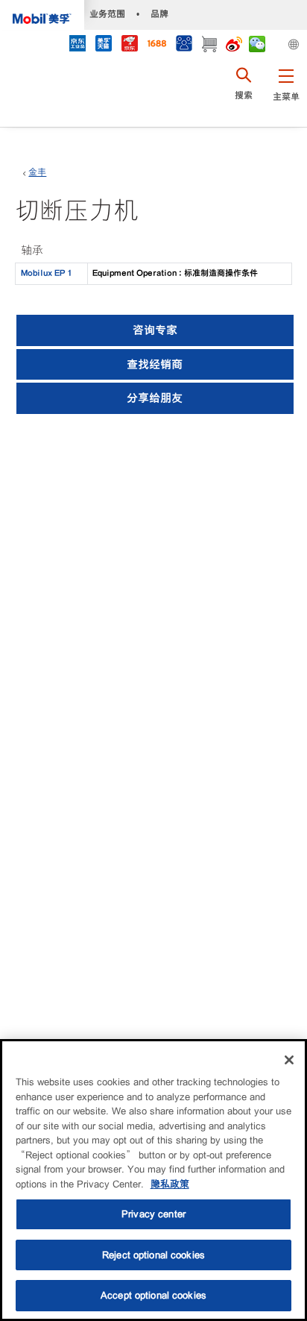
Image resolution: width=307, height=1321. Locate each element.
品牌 (159, 14)
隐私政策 (170, 1184)
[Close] (289, 1060)
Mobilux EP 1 (46, 273)
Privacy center (153, 1214)
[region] (153, 1180)
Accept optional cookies (153, 1295)
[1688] (156, 45)
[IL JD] (77, 45)
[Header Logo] (42, 15)
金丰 (37, 172)
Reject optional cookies (153, 1255)
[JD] (129, 45)
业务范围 (107, 14)
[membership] (184, 45)
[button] (286, 93)
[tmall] (103, 45)
